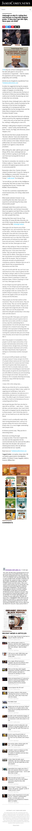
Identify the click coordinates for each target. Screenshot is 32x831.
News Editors (12, 24)
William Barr (11, 460)
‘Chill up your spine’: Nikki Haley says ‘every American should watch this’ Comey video (18, 655)
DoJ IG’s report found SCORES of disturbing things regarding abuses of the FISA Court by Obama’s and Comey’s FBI (18, 737)
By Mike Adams (17, 722)
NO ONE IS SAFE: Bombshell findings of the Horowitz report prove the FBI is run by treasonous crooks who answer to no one (18, 718)
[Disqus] (16, 545)
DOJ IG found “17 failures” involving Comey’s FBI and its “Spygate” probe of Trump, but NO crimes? (18, 788)
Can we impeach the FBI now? (16, 687)
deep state (22, 454)
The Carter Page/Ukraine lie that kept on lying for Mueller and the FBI (18, 637)
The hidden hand (12, 701)
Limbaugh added (19, 224)
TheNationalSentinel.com (10, 83)
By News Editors (17, 639)
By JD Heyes (16, 650)
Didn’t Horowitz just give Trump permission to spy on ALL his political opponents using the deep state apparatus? (18, 780)
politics (4, 458)
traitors (26, 458)
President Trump (12, 458)
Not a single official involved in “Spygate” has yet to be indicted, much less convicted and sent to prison (18, 663)
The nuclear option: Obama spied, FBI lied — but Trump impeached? (18, 744)
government (13, 456)
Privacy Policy (16, 825)
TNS (4, 70)
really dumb (10, 178)
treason (4, 460)
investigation (21, 456)
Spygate (20, 458)
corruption (15, 454)
